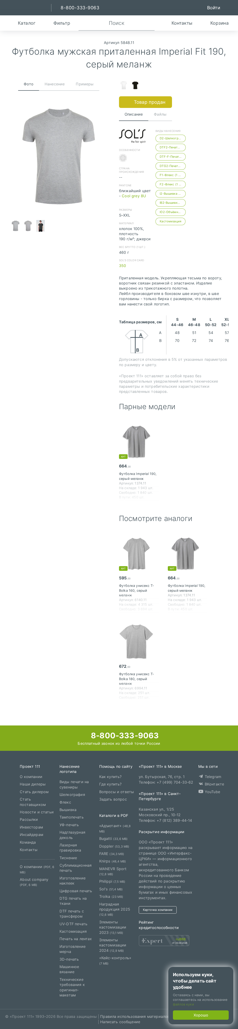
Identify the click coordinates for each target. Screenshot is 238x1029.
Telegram (212, 776)
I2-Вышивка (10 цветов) (173, 193)
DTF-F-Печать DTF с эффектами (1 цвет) (173, 156)
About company (34, 882)
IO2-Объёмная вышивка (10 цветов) (173, 212)
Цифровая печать (76, 891)
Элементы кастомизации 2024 (112, 945)
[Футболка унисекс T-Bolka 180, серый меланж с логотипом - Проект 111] (139, 641)
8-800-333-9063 (124, 735)
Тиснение (68, 857)
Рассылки (29, 819)
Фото (28, 84)
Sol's (111, 889)
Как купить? (110, 776)
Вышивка (68, 809)
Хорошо (201, 1015)
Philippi (112, 881)
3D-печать (69, 959)
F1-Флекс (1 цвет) (173, 175)
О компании (31, 776)
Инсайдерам (31, 834)
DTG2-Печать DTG (173, 166)
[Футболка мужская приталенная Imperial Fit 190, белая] (123, 85)
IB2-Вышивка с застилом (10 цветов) (173, 202)
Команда (28, 842)
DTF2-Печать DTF (173, 147)
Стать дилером (34, 791)
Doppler (114, 846)
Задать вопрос (113, 799)
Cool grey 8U (134, 196)
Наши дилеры (33, 784)
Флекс (65, 802)
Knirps (112, 861)
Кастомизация (170, 221)
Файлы (160, 114)
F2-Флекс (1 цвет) (173, 184)
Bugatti (113, 838)
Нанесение (55, 84)
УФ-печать (69, 824)
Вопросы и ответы (116, 791)
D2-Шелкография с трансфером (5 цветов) (173, 138)
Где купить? (110, 784)
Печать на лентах (76, 938)
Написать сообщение (120, 1021)
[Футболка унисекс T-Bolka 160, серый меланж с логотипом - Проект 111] (139, 553)
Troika (111, 896)
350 (122, 265)
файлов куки (183, 1004)
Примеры (84, 84)
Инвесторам (31, 827)
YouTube (212, 791)
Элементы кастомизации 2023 (112, 927)
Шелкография (72, 794)
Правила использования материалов (134, 1016)
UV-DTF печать (73, 924)
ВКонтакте (214, 784)
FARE (111, 853)
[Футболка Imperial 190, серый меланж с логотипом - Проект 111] (139, 441)
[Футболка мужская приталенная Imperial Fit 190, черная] (135, 85)
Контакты (28, 849)
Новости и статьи (37, 812)
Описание (134, 114)
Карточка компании (157, 910)
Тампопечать (72, 817)
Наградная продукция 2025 (114, 909)
